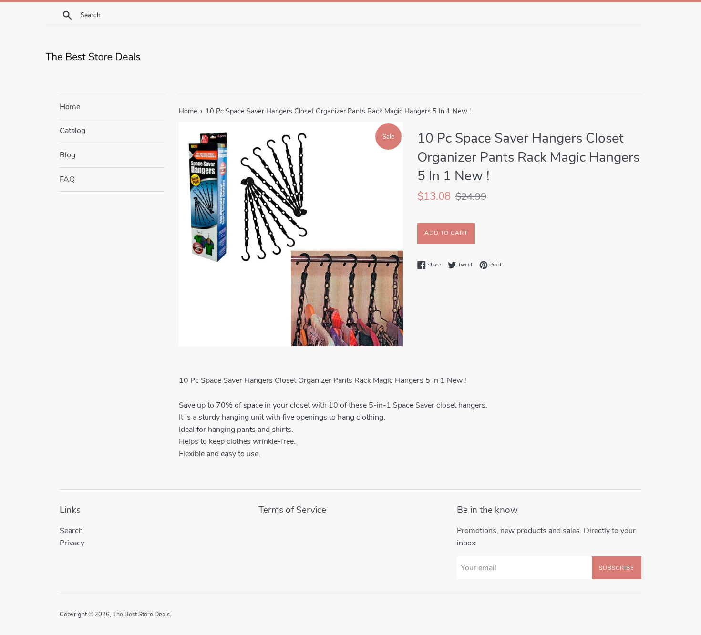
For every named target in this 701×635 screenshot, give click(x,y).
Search (71, 530)
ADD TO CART (446, 232)
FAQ (67, 179)
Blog (67, 155)
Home (70, 107)
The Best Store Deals (141, 614)
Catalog (72, 130)
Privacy (72, 543)
